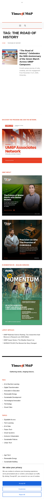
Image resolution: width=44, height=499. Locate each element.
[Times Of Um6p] (22, 14)
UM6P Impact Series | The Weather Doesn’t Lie (19, 340)
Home (3, 43)
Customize (22, 489)
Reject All (22, 494)
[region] (22, 481)
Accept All (22, 483)
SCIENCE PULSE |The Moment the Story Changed (20, 343)
